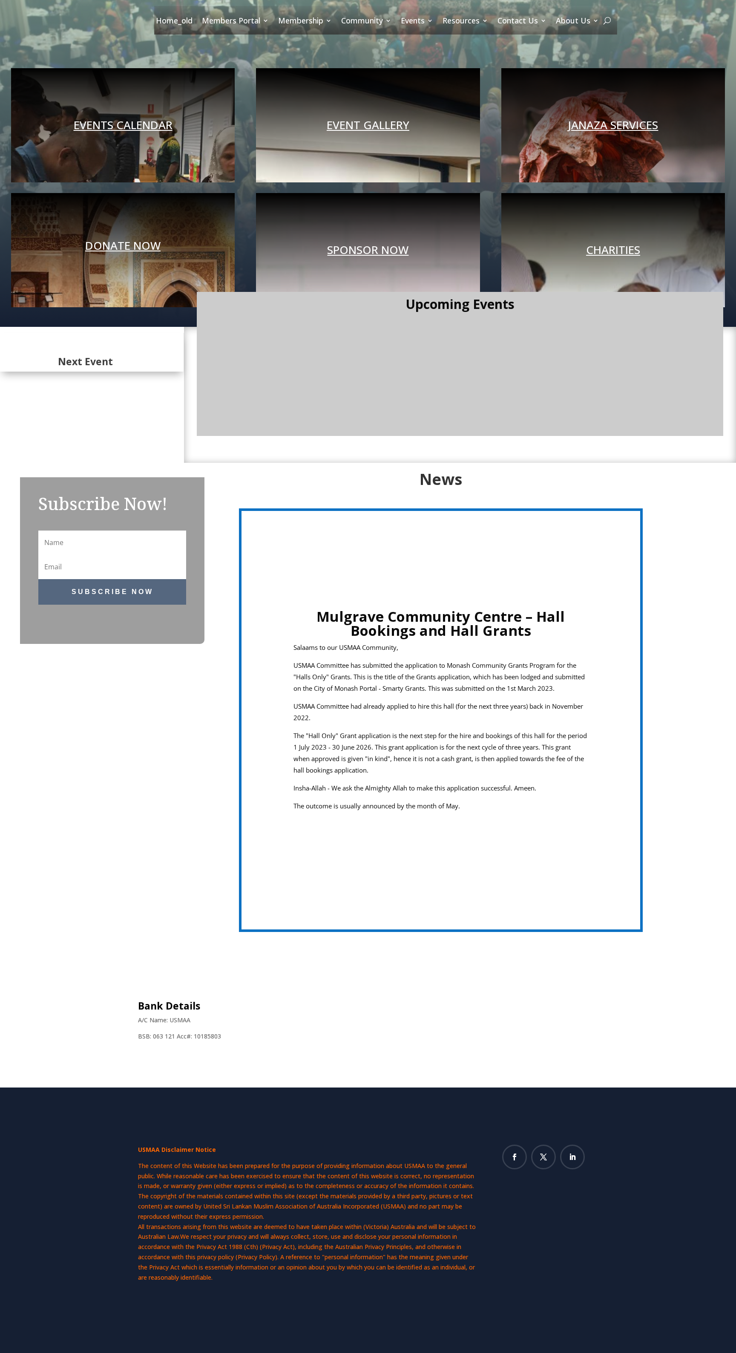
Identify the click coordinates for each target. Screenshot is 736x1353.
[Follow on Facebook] (514, 1157)
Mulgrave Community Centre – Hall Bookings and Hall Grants (440, 623)
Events (413, 21)
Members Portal (231, 21)
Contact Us (517, 21)
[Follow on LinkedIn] (572, 1157)
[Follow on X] (543, 1157)
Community (362, 21)
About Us (573, 21)
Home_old (174, 21)
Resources (461, 21)
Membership (300, 21)
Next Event (85, 361)
